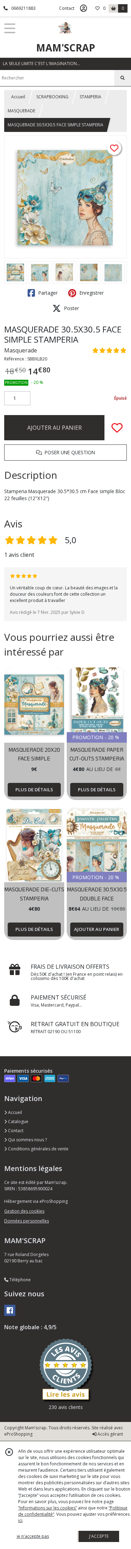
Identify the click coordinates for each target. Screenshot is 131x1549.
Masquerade (20, 350)
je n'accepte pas (33, 1536)
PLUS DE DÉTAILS (34, 789)
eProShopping (18, 1434)
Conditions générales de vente (37, 1149)
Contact (66, 8)
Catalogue (17, 1121)
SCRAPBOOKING (52, 97)
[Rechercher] (122, 78)
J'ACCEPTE (99, 1536)
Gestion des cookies (24, 1211)
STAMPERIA (90, 97)
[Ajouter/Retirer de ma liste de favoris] (117, 428)
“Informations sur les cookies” (47, 1508)
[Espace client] (83, 8)
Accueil (18, 97)
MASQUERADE (21, 111)
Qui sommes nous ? (27, 1140)
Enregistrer (91, 292)
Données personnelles (26, 1221)
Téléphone (19, 1280)
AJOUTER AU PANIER (54, 428)
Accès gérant (109, 1434)
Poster (71, 308)
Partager (47, 292)
